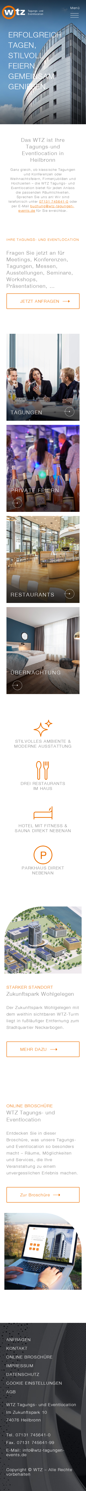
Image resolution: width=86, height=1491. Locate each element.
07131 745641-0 (53, 201)
